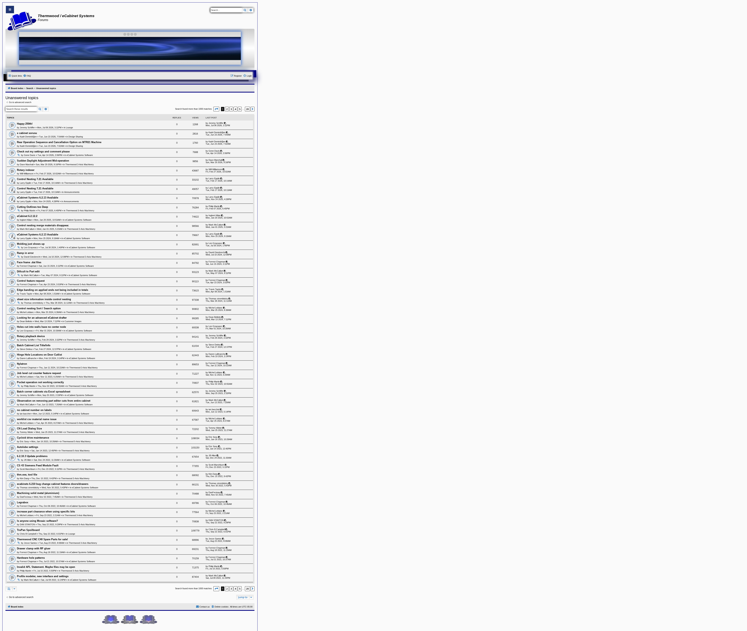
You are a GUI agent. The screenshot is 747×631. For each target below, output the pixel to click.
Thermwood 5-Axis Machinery (76, 441)
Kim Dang (24, 478)
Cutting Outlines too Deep (32, 206)
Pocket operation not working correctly (40, 382)
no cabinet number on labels (34, 410)
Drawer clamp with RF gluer (33, 548)
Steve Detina (26, 349)
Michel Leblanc (27, 312)
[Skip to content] (10, 9)
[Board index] (20, 21)
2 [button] (227, 109)
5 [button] (239, 109)
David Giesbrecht (32, 257)
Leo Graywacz (31, 247)
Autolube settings (27, 447)
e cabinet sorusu (27, 133)
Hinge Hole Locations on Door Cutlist (39, 354)
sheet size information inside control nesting (44, 299)
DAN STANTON (27, 524)
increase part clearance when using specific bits (46, 511)
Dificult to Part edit (28, 271)
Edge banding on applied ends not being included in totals (52, 289)
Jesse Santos (30, 543)
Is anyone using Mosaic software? (37, 520)
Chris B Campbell (28, 534)
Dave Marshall (26, 164)
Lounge (69, 127)
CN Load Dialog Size (29, 428)
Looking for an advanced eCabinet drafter (42, 317)
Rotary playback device (31, 336)
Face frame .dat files (29, 262)
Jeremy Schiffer (27, 127)
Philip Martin (29, 210)
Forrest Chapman (28, 266)
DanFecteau (26, 497)
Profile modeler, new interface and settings (42, 576)
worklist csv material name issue (36, 419)
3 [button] (231, 109)
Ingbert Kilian (26, 220)
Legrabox (22, 502)
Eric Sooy (24, 441)
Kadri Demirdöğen (28, 136)
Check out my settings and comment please (43, 151)
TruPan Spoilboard (28, 530)
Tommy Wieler (26, 432)
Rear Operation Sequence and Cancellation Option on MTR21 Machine (59, 142)
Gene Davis (29, 155)
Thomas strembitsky (33, 303)
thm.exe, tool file (27, 474)
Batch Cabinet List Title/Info (33, 345)
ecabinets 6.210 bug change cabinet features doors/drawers (52, 483)
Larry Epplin (25, 183)
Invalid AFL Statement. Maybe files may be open (46, 566)
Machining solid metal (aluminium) (38, 493)
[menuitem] (27, 75)
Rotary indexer (25, 170)
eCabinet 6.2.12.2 (27, 216)
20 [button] (247, 109)
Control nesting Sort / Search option (39, 308)
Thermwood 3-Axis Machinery (79, 164)
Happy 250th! (24, 123)
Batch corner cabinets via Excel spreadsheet (43, 391)
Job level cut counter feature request (39, 373)
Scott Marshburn (28, 469)
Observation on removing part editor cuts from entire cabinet (53, 400)
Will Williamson (26, 173)
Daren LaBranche (28, 358)
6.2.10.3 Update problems (32, 456)
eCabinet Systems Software (80, 155)
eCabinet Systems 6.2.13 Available (37, 197)
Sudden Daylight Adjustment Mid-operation (43, 160)
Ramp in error (25, 253)
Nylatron (22, 363)
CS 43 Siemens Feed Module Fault (37, 465)
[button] (216, 109)
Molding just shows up (31, 243)
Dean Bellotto (26, 321)
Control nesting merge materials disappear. (43, 225)
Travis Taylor (26, 294)
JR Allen (28, 460)
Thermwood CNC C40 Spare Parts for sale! (42, 539)
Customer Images (73, 321)
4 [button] (235, 109)
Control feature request (31, 280)
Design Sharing (75, 136)
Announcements (72, 192)
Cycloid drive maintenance (33, 437)
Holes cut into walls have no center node (41, 326)
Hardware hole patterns (31, 557)
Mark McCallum (27, 229)
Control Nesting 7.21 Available (35, 179)
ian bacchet (25, 414)
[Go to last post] (225, 123)
